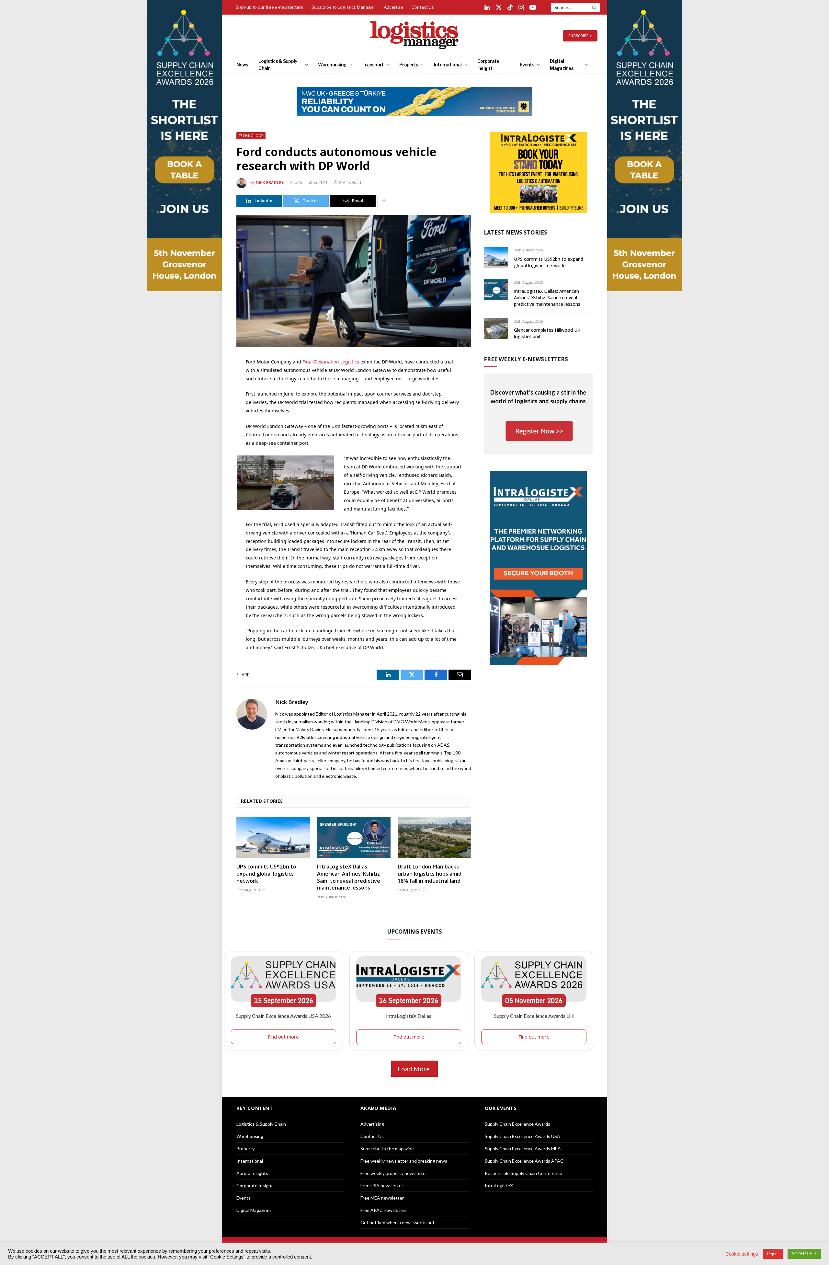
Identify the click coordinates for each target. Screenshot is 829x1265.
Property (408, 64)
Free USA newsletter (381, 1185)
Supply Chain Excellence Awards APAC (524, 1161)
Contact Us (423, 7)
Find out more (283, 1036)
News (242, 64)
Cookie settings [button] (741, 1254)
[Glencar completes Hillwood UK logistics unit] (496, 328)
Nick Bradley (270, 182)
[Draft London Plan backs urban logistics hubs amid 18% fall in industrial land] (434, 837)
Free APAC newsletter (383, 1210)
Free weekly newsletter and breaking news (403, 1161)
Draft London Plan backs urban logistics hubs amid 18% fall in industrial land (429, 873)
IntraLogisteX (499, 1185)
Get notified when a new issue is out (397, 1222)
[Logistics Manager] (414, 35)
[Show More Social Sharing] (383, 201)
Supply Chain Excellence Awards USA (522, 1136)
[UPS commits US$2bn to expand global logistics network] (273, 837)
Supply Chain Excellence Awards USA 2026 (283, 1016)
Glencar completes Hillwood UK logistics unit (547, 333)
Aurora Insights (252, 1173)
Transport (373, 64)
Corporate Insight (488, 64)
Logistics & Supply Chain (277, 64)
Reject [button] (773, 1253)
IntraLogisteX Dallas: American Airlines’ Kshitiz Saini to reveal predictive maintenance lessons (348, 877)
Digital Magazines (561, 64)
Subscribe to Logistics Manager (343, 7)
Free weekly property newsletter (393, 1173)
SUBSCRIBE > (580, 36)
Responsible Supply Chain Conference (523, 1173)
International (448, 64)
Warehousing (332, 64)
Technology (251, 135)
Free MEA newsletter (382, 1198)
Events (527, 64)
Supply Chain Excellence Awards (517, 1124)
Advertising (372, 1124)
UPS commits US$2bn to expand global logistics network (266, 873)
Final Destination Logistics (330, 362)
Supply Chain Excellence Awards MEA (523, 1148)
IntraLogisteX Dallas (408, 1016)
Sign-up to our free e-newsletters (269, 7)
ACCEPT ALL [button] (804, 1253)
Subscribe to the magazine (387, 1148)
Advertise (393, 7)
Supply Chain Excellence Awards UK (534, 1016)
